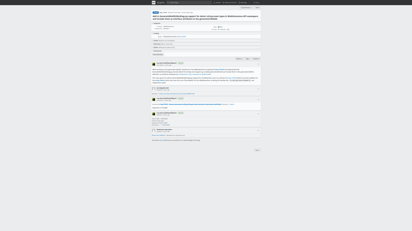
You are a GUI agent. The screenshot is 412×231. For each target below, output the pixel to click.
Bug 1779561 (163, 12)
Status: (160, 36)
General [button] (166, 28)
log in (161, 140)
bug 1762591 (182, 36)
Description (160, 65)
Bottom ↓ (239, 59)
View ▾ (258, 7)
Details (232, 104)
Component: (158, 28)
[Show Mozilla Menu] (153, 2)
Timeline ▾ (256, 59)
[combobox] (189, 2)
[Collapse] (258, 64)
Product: (159, 26)
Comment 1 (160, 100)
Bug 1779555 (232, 78)
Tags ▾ (248, 59)
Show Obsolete (158, 54)
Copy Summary (245, 7)
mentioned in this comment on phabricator (194, 74)
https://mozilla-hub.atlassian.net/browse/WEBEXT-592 (176, 94)
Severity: (223, 29)
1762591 (165, 123)
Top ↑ (258, 150)
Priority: (214, 29)
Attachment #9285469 (158, 135)
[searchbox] (189, 2)
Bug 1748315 (220, 69)
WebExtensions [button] (168, 26)
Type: (215, 27)
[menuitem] (217, 2)
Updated (159, 90)
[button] (256, 2)
